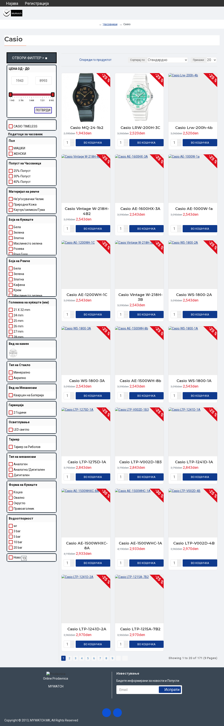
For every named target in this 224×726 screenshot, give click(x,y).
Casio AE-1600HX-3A (140, 208)
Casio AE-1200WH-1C (86, 295)
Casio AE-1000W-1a (194, 208)
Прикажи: (199, 60)
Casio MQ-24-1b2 (86, 127)
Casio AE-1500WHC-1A (140, 543)
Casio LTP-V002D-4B (194, 543)
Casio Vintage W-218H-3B (140, 297)
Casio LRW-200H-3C (140, 127)
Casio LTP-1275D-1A (87, 462)
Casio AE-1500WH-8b (140, 381)
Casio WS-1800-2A (194, 295)
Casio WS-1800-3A (87, 381)
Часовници (110, 24)
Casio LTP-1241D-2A (86, 629)
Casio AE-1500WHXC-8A (87, 545)
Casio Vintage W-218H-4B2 (87, 211)
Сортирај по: (137, 60)
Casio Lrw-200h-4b (194, 127)
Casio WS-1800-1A (194, 381)
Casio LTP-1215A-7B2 (140, 629)
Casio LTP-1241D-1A (194, 462)
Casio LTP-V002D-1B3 (140, 462)
